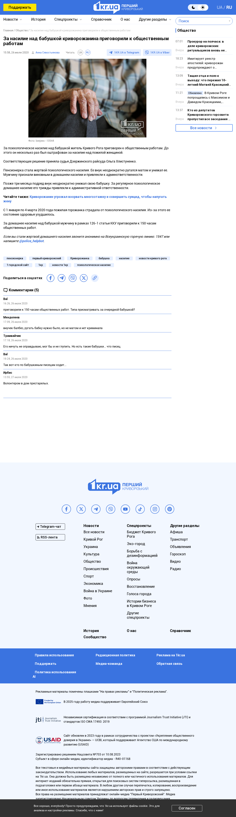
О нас (125, 19)
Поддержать (19, 7)
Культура (91, 554)
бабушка (104, 258)
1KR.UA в (126, 52)
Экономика (93, 583)
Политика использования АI (54, 674)
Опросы (133, 579)
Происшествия (96, 569)
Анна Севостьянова (48, 52)
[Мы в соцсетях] (66, 509)
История (38, 19)
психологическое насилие (94, 264)
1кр (40, 264)
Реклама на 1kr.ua (171, 655)
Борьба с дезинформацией (142, 553)
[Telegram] (61, 278)
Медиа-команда (109, 664)
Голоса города (139, 594)
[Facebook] (50, 278)
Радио (175, 569)
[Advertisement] (87, 427)
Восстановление (141, 586)
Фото (88, 598)
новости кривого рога (153, 258)
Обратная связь (169, 664)
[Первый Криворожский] (118, 7)
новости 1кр (60, 264)
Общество (92, 561)
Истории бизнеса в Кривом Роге (141, 603)
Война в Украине (98, 591)
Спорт (89, 576)
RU (229, 7)
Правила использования (54, 655)
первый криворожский (46, 258)
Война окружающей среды (138, 567)
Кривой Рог (93, 539)
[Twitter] (84, 278)
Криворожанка (79, 258)
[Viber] (73, 278)
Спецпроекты (66, 19)
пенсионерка (15, 258)
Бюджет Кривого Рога (141, 534)
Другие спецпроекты (138, 615)
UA (220, 7)
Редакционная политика (115, 655)
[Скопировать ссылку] (95, 278)
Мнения (90, 605)
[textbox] (201, 21)
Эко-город (136, 544)
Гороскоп (178, 554)
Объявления (180, 546)
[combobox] (201, 21)
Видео (175, 561)
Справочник (101, 19)
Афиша (176, 532)
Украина (91, 546)
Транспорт (179, 539)
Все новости (201, 128)
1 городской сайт (18, 264)
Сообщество (95, 637)
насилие (124, 258)
